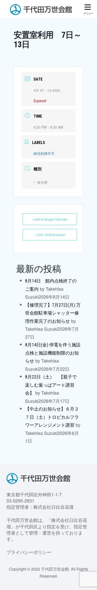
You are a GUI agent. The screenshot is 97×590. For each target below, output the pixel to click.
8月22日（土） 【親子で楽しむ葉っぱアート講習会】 (51, 385)
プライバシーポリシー (28, 552)
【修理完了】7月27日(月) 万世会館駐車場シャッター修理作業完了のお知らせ (53, 313)
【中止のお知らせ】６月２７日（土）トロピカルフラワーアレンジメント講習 (52, 417)
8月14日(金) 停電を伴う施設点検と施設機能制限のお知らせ (53, 352)
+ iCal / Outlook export (50, 234)
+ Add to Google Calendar (49, 219)
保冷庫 (42, 182)
